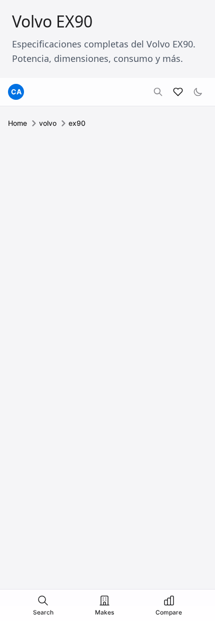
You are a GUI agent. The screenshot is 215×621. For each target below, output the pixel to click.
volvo (47, 123)
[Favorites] (178, 92)
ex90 (77, 123)
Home (17, 123)
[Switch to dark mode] (198, 92)
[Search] (158, 92)
